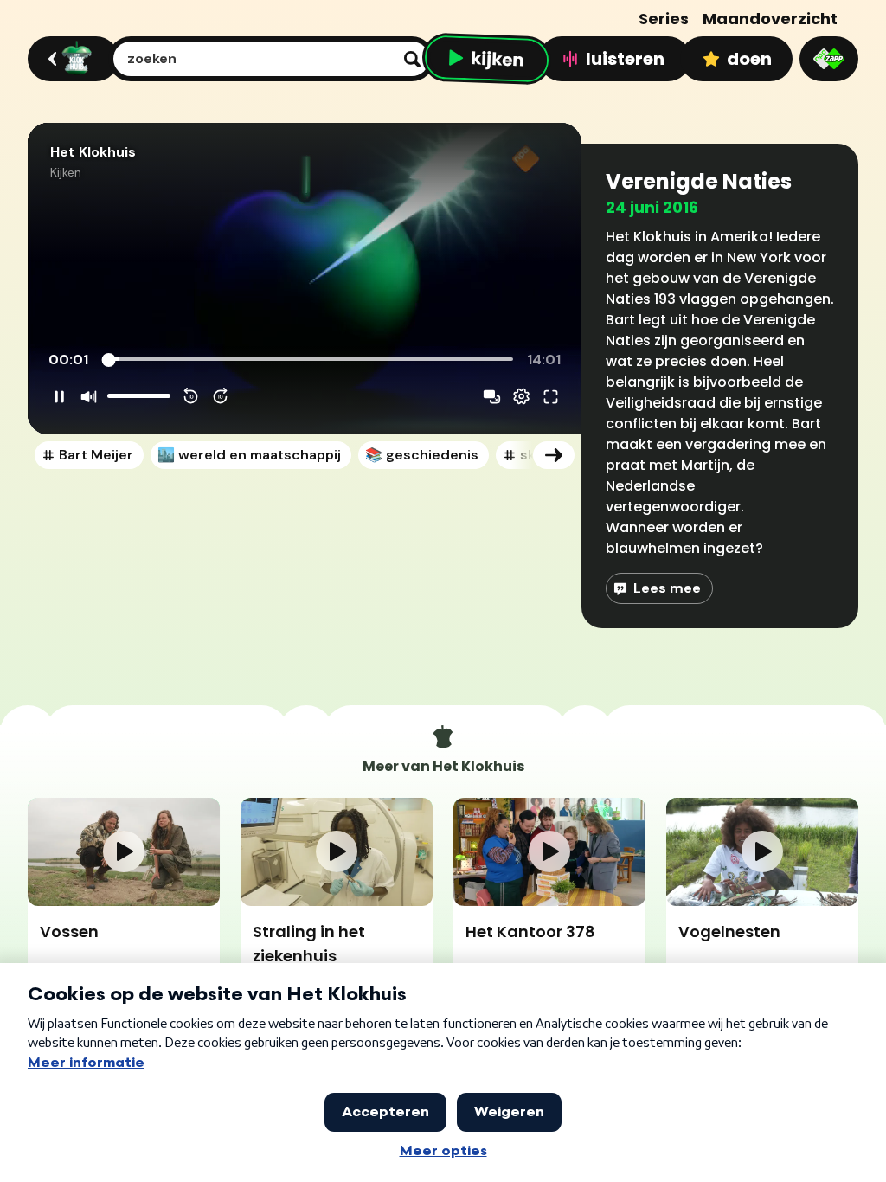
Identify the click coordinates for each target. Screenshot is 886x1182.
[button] (304, 278)
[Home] (70, 58)
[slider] (310, 360)
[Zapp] (828, 58)
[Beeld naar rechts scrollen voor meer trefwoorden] (554, 455)
